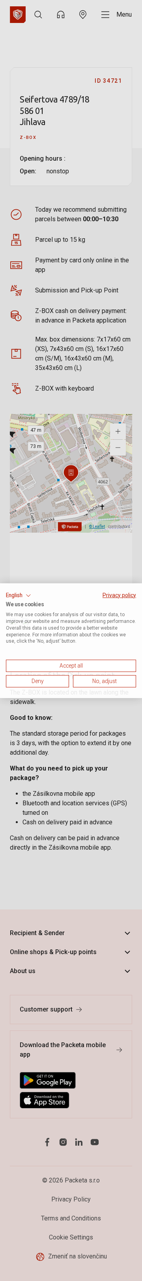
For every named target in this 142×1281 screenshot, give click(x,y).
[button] (18, 595)
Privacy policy (119, 595)
